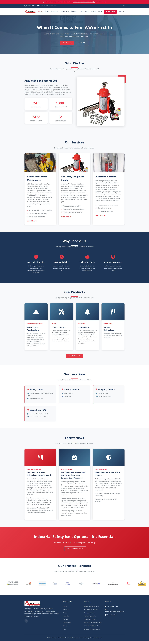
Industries (64, 11)
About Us (66, 609)
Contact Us (82, 43)
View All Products (74, 356)
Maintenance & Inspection (92, 626)
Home (40, 11)
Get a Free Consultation (75, 549)
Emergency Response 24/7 (92, 629)
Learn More (31, 221)
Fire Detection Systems (91, 609)
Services (54, 11)
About (47, 11)
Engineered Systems (90, 619)
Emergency (111, 11)
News (100, 11)
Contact (122, 11)
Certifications (84, 11)
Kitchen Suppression (90, 616)
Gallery (93, 11)
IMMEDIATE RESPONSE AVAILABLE (83, 2)
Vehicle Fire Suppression (91, 606)
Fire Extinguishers (89, 613)
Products (74, 11)
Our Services (67, 43)
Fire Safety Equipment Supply (92, 622)
